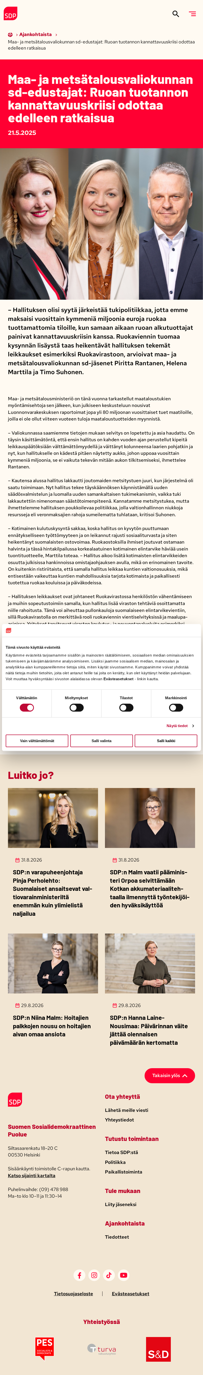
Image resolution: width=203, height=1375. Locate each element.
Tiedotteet (117, 1237)
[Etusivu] (11, 34)
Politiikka (115, 1162)
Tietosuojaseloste (73, 1294)
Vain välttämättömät (37, 741)
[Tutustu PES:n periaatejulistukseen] (44, 1360)
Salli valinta (101, 741)
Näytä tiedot (177, 726)
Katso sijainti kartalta (31, 1176)
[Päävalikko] (192, 14)
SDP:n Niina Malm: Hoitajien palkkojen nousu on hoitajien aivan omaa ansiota (52, 1026)
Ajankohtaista (36, 34)
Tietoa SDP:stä (121, 1152)
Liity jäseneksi (120, 1204)
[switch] (77, 708)
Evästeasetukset (130, 1294)
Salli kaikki (166, 741)
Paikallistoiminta (123, 1172)
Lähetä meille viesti (126, 1110)
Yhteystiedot (119, 1120)
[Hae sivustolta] (176, 14)
